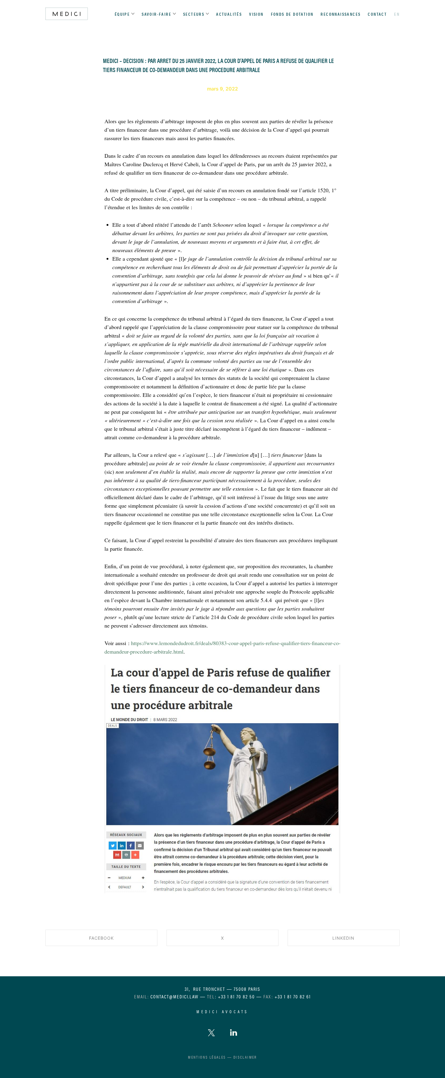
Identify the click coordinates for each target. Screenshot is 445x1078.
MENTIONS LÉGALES (207, 1057)
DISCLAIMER (245, 1057)
